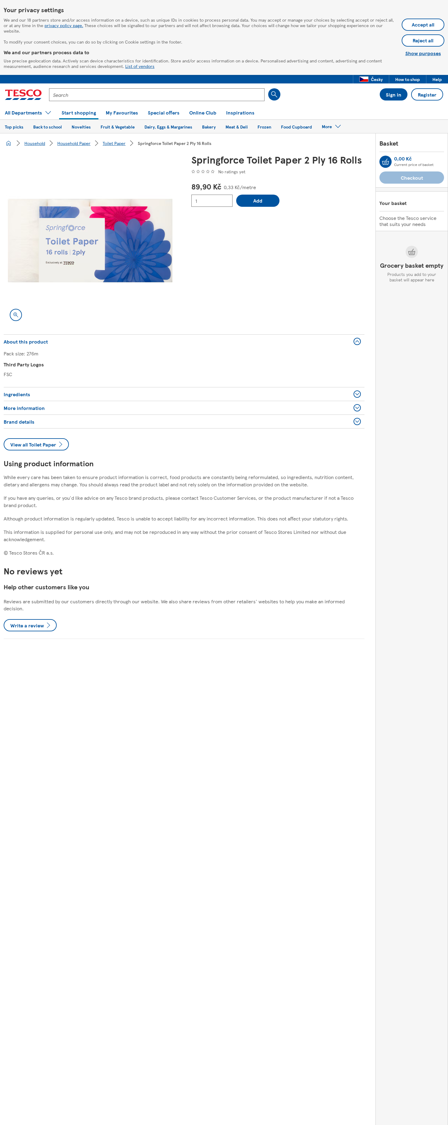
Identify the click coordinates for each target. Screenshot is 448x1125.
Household (34, 143)
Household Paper (74, 143)
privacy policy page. (63, 25)
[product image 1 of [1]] (90, 240)
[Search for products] (274, 94)
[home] (8, 143)
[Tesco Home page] (23, 94)
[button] (371, 79)
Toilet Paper (114, 143)
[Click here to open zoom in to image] (16, 315)
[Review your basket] (385, 162)
